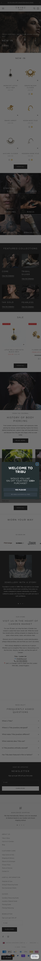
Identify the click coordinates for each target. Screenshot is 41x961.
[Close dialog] (37, 464)
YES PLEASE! (20, 490)
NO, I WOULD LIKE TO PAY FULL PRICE (20, 494)
